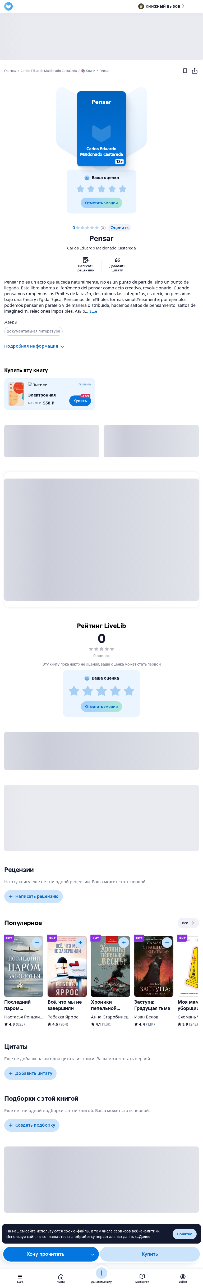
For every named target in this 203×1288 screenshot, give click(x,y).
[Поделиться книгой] (194, 71)
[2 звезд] (91, 189)
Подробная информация (31, 346)
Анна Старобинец (109, 1017)
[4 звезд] (112, 189)
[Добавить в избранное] (185, 71)
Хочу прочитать (45, 1254)
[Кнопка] (37, 942)
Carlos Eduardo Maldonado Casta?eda (101, 248)
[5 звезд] (122, 189)
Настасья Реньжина (24, 1017)
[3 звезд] (101, 189)
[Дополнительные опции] (93, 1254)
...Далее (143, 1236)
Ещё (93, 311)
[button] (101, 128)
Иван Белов (146, 1017)
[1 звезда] (80, 189)
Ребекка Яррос (63, 1017)
